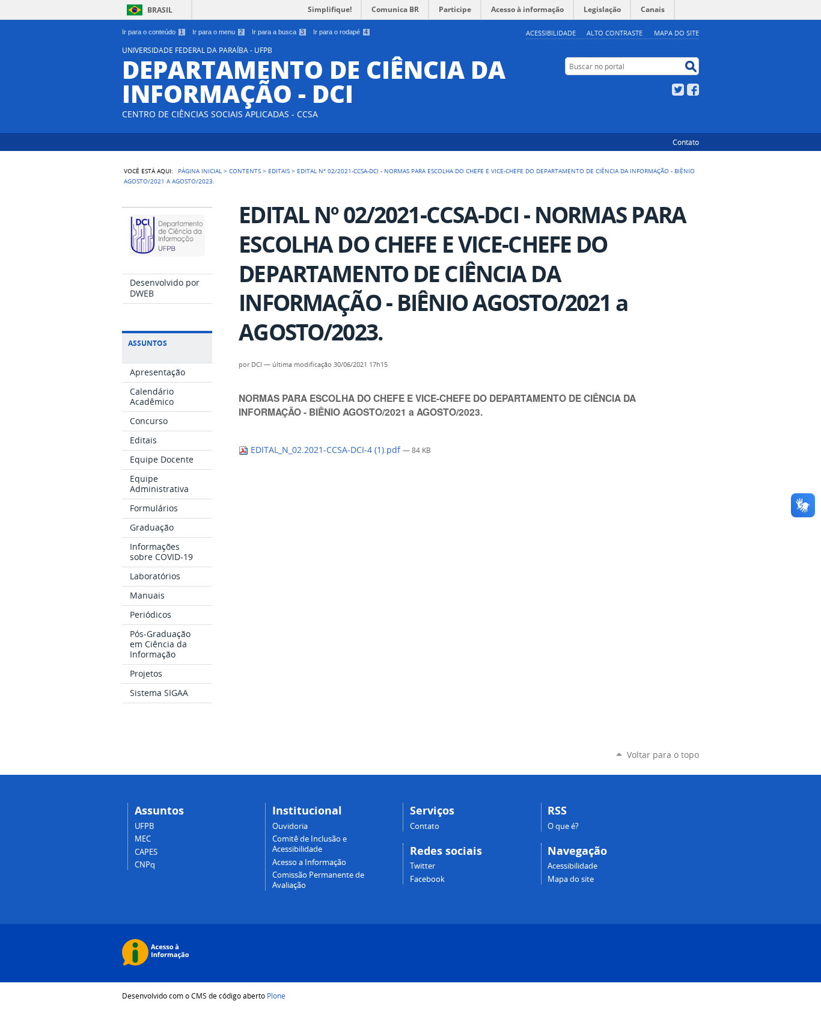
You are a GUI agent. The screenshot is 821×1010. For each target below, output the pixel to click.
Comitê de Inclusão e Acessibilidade (309, 844)
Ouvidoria (290, 826)
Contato (686, 142)
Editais (279, 171)
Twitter (678, 90)
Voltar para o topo (663, 754)
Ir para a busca (278, 31)
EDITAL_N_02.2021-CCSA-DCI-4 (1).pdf (325, 450)
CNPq (145, 865)
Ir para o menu (217, 31)
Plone (276, 995)
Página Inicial (200, 171)
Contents (245, 171)
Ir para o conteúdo (152, 31)
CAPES (146, 852)
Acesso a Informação (309, 862)
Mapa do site (676, 32)
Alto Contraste (614, 32)
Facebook (693, 90)
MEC (143, 839)
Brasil (159, 10)
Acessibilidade (551, 32)
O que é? (563, 826)
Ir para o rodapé (340, 31)
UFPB (144, 826)
